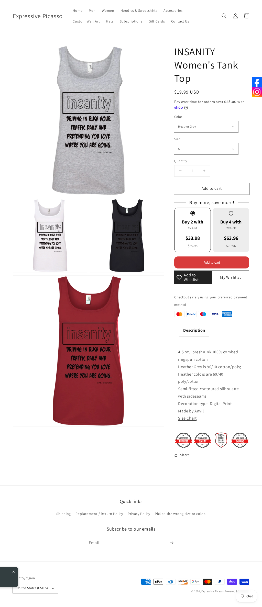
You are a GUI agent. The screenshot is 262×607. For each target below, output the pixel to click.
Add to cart (212, 188)
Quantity (180, 161)
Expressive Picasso (212, 591)
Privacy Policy (139, 513)
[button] (224, 15)
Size (177, 139)
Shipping (63, 513)
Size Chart (187, 418)
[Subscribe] (171, 542)
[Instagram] (257, 92)
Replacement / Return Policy (99, 513)
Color (178, 117)
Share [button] (185, 455)
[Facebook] (257, 82)
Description (194, 330)
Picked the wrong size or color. (180, 513)
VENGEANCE (36, 576)
